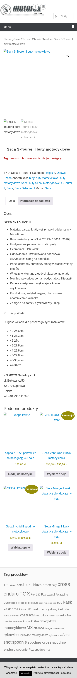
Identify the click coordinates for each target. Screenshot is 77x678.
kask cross (12, 609)
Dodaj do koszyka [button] (20, 474)
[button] (67, 55)
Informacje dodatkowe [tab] (35, 200)
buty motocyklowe (47, 178)
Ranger (48, 628)
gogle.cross (17, 602)
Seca (9, 188)
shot (7, 642)
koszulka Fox (63, 615)
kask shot (63, 609)
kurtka (26, 621)
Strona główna (12, 39)
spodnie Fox (25, 649)
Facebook (35, 7)
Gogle (7, 602)
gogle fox (43, 603)
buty (31, 178)
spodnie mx (42, 649)
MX (30, 627)
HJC (59, 602)
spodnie (19, 642)
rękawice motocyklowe (34, 635)
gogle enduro (31, 603)
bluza (28, 584)
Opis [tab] (12, 200)
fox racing (62, 594)
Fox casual (48, 594)
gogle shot (51, 603)
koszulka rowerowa (13, 621)
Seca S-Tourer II (25, 188)
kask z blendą (11, 615)
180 (6, 585)
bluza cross (42, 585)
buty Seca (35, 183)
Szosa (26, 39)
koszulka (27, 615)
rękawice (11, 635)
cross (63, 584)
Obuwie (36, 39)
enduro (11, 594)
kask (67, 602)
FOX (24, 594)
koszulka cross (44, 615)
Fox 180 (35, 594)
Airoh (13, 585)
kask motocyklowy (44, 609)
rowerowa (58, 628)
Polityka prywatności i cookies (52, 672)
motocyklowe (51, 183)
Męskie (47, 39)
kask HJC (26, 609)
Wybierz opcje (56, 474)
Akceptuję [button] (25, 673)
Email (43, 7)
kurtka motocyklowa (43, 621)
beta (20, 585)
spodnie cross (40, 642)
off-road (38, 628)
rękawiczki (55, 635)
